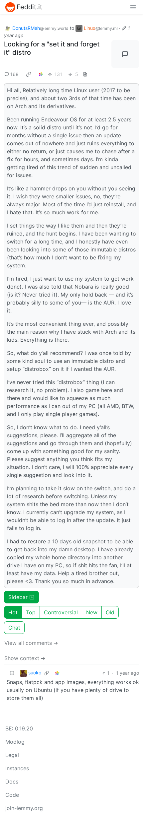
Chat (14, 627)
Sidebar (18, 597)
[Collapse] (12, 673)
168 (14, 74)
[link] (29, 74)
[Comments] (125, 54)
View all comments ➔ (31, 643)
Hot (13, 612)
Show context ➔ (24, 658)
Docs (11, 781)
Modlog (15, 741)
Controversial (61, 612)
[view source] (85, 74)
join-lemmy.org (24, 808)
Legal (12, 755)
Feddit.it (29, 7)
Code (12, 794)
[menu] (133, 7)
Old (110, 612)
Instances (17, 768)
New (91, 612)
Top (31, 612)
